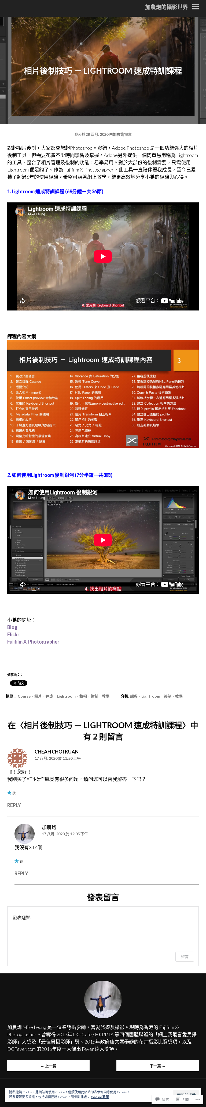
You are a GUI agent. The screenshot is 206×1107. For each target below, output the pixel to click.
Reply (14, 805)
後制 (94, 696)
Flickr (13, 634)
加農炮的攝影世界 (166, 7)
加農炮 (118, 134)
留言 (185, 956)
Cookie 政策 (100, 1097)
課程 (134, 696)
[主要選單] (195, 7)
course (24, 696)
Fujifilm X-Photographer (33, 642)
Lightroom (66, 696)
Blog (12, 627)
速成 (49, 696)
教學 (105, 696)
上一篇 (48, 1065)
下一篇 (157, 1065)
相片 (38, 696)
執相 (83, 696)
